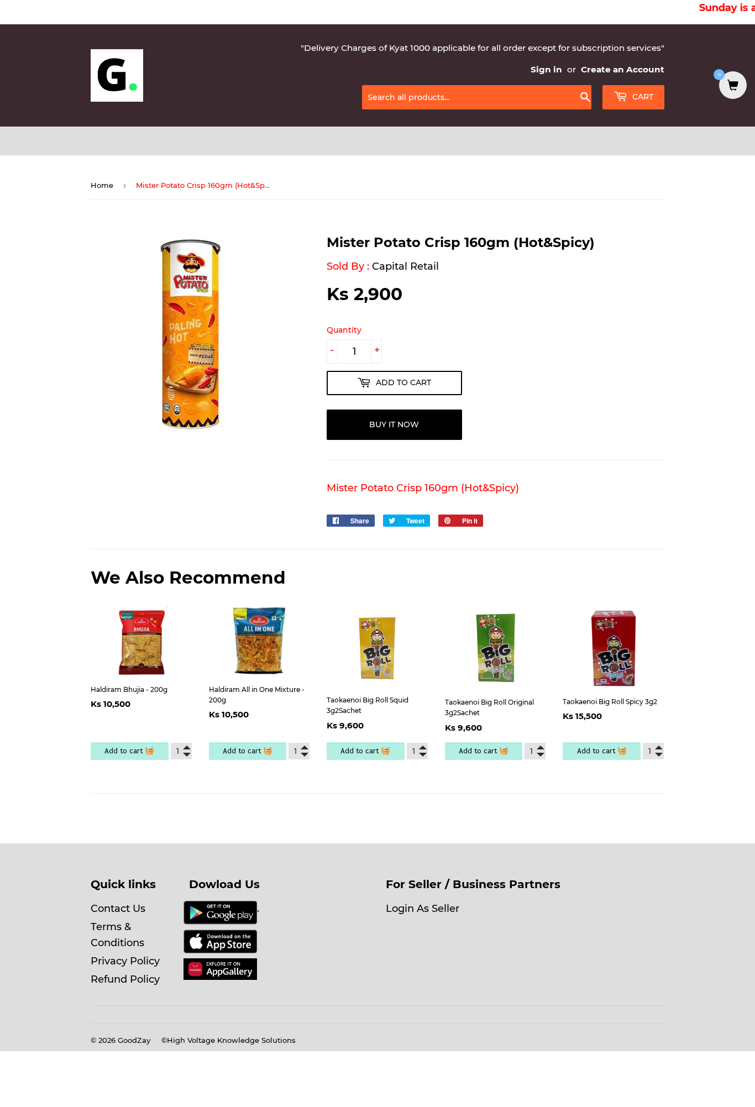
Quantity (344, 330)
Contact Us (118, 909)
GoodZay (134, 1040)
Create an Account (622, 69)
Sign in (546, 69)
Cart (641, 97)
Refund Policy (125, 979)
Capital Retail (405, 266)
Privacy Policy (125, 961)
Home (102, 185)
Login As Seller (422, 909)
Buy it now (394, 424)
